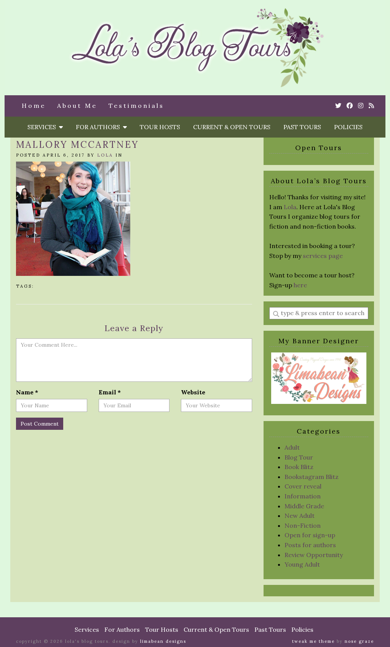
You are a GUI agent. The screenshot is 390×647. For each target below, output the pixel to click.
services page (323, 255)
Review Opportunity (314, 555)
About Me (77, 105)
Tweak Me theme (313, 641)
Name (27, 392)
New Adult (300, 515)
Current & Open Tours (231, 127)
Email (110, 392)
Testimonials (136, 105)
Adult (292, 447)
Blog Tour (299, 457)
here (300, 285)
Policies (348, 127)
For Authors (99, 127)
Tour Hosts (160, 127)
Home (34, 105)
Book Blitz (299, 467)
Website (193, 392)
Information (303, 496)
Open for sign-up (310, 535)
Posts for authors (310, 545)
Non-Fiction (303, 525)
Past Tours (302, 127)
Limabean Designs (163, 641)
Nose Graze (359, 641)
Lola (105, 155)
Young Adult (302, 564)
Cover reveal (303, 486)
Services (43, 127)
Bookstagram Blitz (312, 476)
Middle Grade (304, 506)
